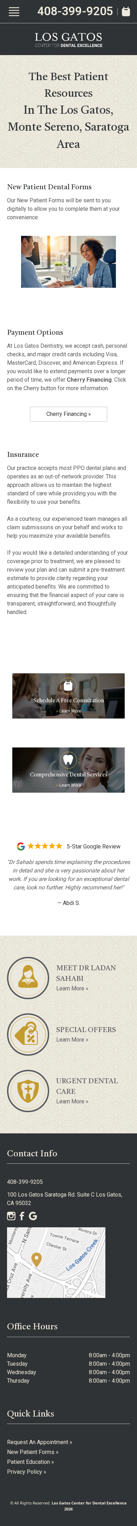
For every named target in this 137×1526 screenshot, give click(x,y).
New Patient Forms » (33, 1452)
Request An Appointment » (39, 1442)
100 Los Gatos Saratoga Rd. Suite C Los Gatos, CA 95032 (64, 1198)
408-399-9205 (75, 11)
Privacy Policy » (26, 1471)
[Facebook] (22, 1216)
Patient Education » (30, 1462)
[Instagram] (11, 1216)
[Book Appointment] (126, 11)
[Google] (33, 1216)
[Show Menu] (14, 12)
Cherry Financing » (68, 414)
